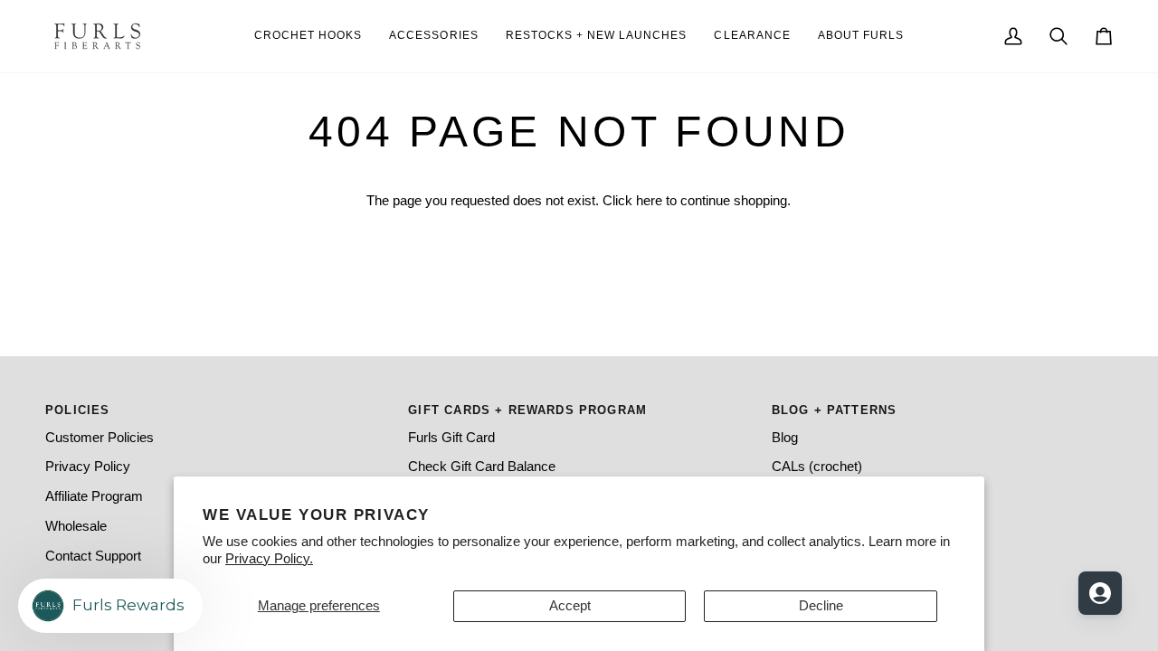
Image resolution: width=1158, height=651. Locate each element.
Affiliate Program (94, 496)
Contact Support (93, 556)
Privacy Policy (87, 466)
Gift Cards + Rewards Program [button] (527, 410)
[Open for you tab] (1100, 593)
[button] (860, 36)
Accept (570, 606)
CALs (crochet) (817, 466)
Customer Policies (99, 437)
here (649, 200)
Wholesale (76, 526)
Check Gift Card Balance (481, 466)
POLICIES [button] (77, 410)
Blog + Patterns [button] (834, 410)
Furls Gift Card (451, 437)
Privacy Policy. (269, 559)
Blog (785, 437)
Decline (821, 606)
